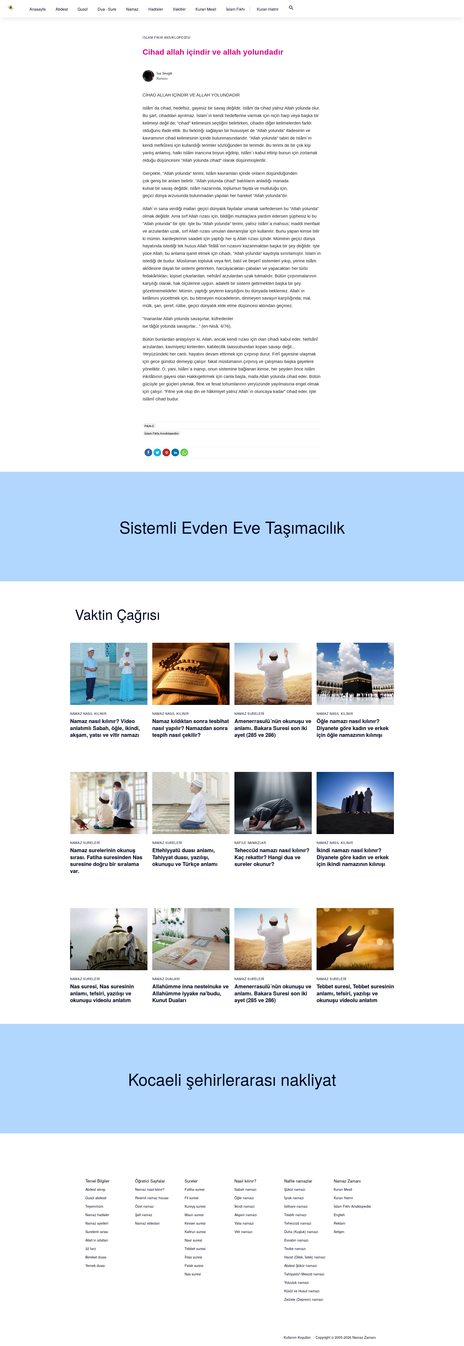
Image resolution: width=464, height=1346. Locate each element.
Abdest (62, 9)
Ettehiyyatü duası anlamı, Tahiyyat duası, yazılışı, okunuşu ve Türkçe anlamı (185, 857)
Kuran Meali (206, 9)
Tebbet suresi (195, 1248)
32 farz (90, 1248)
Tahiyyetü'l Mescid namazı (304, 1274)
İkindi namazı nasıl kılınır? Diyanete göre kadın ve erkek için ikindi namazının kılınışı (353, 857)
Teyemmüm (94, 1206)
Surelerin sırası (96, 1231)
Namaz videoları (147, 1223)
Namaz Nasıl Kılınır (88, 713)
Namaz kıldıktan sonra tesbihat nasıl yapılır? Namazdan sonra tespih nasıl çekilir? (190, 728)
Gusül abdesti (95, 1197)
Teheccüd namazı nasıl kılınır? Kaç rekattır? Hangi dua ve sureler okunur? (271, 857)
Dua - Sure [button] (107, 9)
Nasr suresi (193, 1240)
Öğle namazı (244, 1197)
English (339, 1214)
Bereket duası (95, 1257)
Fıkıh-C (149, 426)
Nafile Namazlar (250, 842)
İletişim (339, 1231)
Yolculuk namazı (296, 1282)
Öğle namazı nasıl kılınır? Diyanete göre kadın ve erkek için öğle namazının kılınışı (353, 728)
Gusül (83, 9)
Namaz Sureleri (249, 713)
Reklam (339, 1223)
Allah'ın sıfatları (96, 1240)
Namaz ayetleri (96, 1223)
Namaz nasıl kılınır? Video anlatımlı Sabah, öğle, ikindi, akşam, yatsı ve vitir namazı (105, 728)
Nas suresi (193, 1274)
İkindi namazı (244, 1206)
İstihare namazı (296, 1206)
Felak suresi (194, 1265)
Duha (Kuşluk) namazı (301, 1231)
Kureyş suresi (195, 1206)
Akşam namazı (245, 1214)
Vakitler (179, 9)
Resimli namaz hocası (151, 1197)
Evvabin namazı (296, 1240)
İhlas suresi (193, 1257)
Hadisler (155, 9)
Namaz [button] (132, 9)
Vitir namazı (243, 1231)
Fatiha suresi (194, 1189)
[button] (37, 9)
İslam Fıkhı (235, 9)
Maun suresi (194, 1214)
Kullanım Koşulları (297, 1337)
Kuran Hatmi (267, 9)
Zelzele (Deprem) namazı (303, 1299)
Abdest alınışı (95, 1189)
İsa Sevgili (164, 73)
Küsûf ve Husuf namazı (301, 1290)
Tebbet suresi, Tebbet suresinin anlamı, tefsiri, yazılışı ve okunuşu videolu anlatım (355, 993)
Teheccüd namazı (297, 1223)
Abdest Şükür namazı (300, 1265)
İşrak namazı (294, 1197)
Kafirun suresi (195, 1231)
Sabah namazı (245, 1189)
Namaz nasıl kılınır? (150, 1189)
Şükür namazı (294, 1189)
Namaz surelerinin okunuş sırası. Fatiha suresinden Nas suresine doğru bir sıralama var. (106, 860)
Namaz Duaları (166, 978)
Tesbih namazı (295, 1214)
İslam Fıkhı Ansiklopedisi (166, 37)
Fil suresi (191, 1197)
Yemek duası (95, 1265)
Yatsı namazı (244, 1223)
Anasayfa (37, 9)
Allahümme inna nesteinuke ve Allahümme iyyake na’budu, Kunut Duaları (190, 993)
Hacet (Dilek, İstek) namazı (304, 1257)
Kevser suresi (195, 1223)
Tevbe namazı (295, 1248)
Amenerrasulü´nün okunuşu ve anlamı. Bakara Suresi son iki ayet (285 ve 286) (272, 728)
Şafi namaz (143, 1214)
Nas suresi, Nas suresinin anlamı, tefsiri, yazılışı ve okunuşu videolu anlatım (102, 993)
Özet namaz (144, 1206)
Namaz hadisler (97, 1214)
